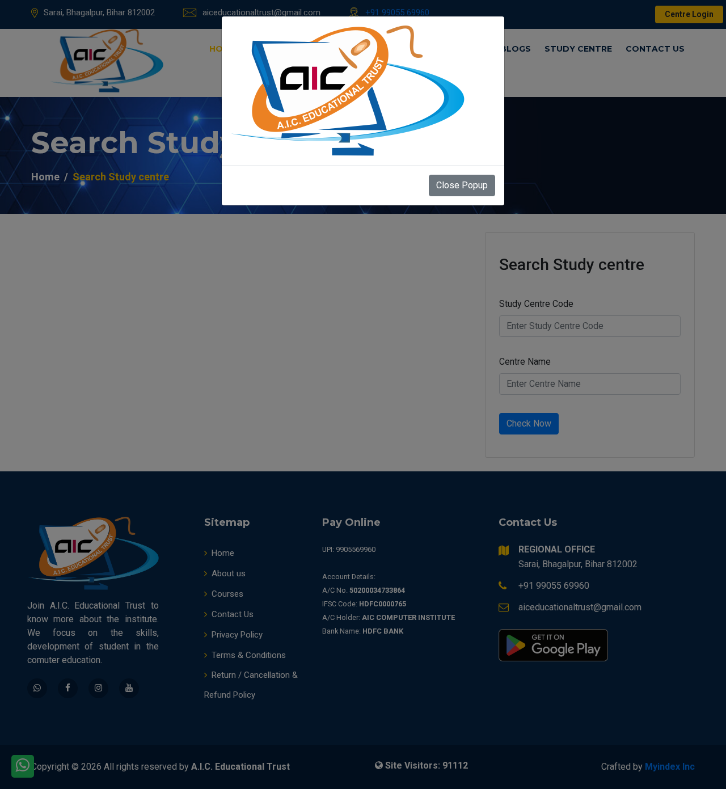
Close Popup (462, 185)
